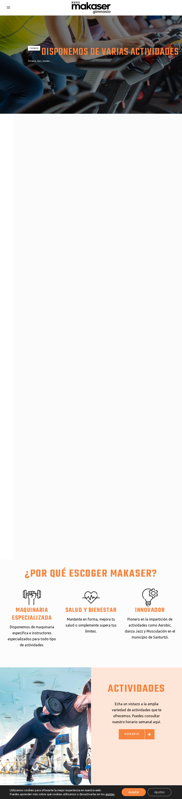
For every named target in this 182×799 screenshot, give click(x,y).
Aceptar (133, 792)
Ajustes (159, 792)
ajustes (110, 794)
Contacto (34, 48)
